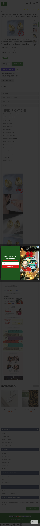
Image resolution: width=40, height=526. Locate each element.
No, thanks (10, 269)
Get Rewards (10, 266)
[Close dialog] (38, 247)
